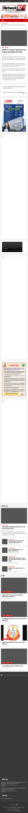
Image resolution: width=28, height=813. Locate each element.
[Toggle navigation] (3, 20)
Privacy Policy (21, 807)
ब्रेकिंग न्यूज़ (5, 506)
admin (10, 54)
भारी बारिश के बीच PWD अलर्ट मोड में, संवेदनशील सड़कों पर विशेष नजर (16, 541)
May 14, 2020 (5, 54)
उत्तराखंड (3, 525)
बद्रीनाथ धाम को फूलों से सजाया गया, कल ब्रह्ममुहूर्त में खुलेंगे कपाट (14, 93)
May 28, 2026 (5, 645)
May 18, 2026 (5, 667)
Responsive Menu (25, 1)
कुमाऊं (3, 47)
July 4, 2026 (4, 622)
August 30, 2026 (5, 530)
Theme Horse (16, 809)
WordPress (18, 810)
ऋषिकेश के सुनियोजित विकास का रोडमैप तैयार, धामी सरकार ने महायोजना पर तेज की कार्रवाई (17, 560)
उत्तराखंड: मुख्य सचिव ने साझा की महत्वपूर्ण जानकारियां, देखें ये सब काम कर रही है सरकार (14, 87)
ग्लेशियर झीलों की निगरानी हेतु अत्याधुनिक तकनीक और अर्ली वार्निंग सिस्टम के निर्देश (16, 783)
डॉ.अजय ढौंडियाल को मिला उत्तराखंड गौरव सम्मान (12, 666)
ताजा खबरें (6, 47)
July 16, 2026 (5, 598)
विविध (3, 576)
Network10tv (13, 807)
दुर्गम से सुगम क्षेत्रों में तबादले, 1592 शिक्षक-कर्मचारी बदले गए (15, 550)
